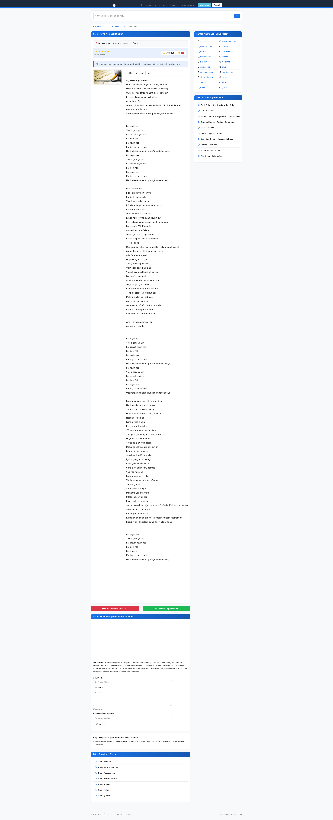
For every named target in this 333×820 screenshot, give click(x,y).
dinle (224, 67)
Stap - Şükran (104, 795)
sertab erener (206, 67)
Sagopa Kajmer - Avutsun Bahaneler (217, 122)
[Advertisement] (107, 125)
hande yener (205, 62)
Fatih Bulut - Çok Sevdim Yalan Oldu (217, 105)
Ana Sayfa (97, 26)
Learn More (204, 5)
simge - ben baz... (208, 77)
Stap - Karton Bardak (107, 778)
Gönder (98, 724)
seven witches (206, 72)
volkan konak (228, 51)
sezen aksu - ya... (229, 41)
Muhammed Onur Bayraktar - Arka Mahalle (220, 116)
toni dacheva (227, 72)
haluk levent (205, 56)
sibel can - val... (206, 46)
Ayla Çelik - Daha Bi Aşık (212, 156)
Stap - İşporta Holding (108, 767)
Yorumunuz (98, 687)
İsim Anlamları (223, 814)
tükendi (225, 77)
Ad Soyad (97, 678)
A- (149, 73)
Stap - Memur (104, 784)
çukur (224, 87)
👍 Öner (168, 53)
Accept (217, 5)
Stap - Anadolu (104, 762)
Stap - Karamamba (106, 773)
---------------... (206, 41)
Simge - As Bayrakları (210, 150)
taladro (203, 51)
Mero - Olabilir (207, 128)
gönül (202, 87)
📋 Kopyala (132, 73)
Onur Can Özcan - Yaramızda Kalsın (217, 139)
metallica (225, 46)
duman (225, 56)
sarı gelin (204, 82)
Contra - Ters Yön (209, 145)
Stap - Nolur (103, 790)
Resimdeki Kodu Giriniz (103, 714)
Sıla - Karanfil (207, 111)
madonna (226, 62)
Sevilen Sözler (236, 814)
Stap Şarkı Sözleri (117, 26)
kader (224, 82)
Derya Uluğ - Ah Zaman (211, 133)
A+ (143, 73)
